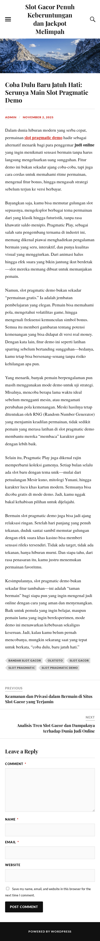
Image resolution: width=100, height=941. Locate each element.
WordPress (61, 931)
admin (11, 117)
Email (12, 842)
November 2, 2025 (38, 117)
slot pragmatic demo (43, 137)
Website (12, 865)
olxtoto (55, 660)
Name (11, 819)
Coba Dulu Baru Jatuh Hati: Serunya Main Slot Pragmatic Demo (46, 92)
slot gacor (79, 660)
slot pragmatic (21, 667)
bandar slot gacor (24, 660)
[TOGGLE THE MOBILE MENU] (8, 19)
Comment (15, 764)
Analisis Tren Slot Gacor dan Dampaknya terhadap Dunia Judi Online (56, 728)
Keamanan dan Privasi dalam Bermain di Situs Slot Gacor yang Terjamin (48, 699)
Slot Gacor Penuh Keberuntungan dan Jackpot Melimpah (50, 18)
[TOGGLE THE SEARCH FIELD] (92, 19)
